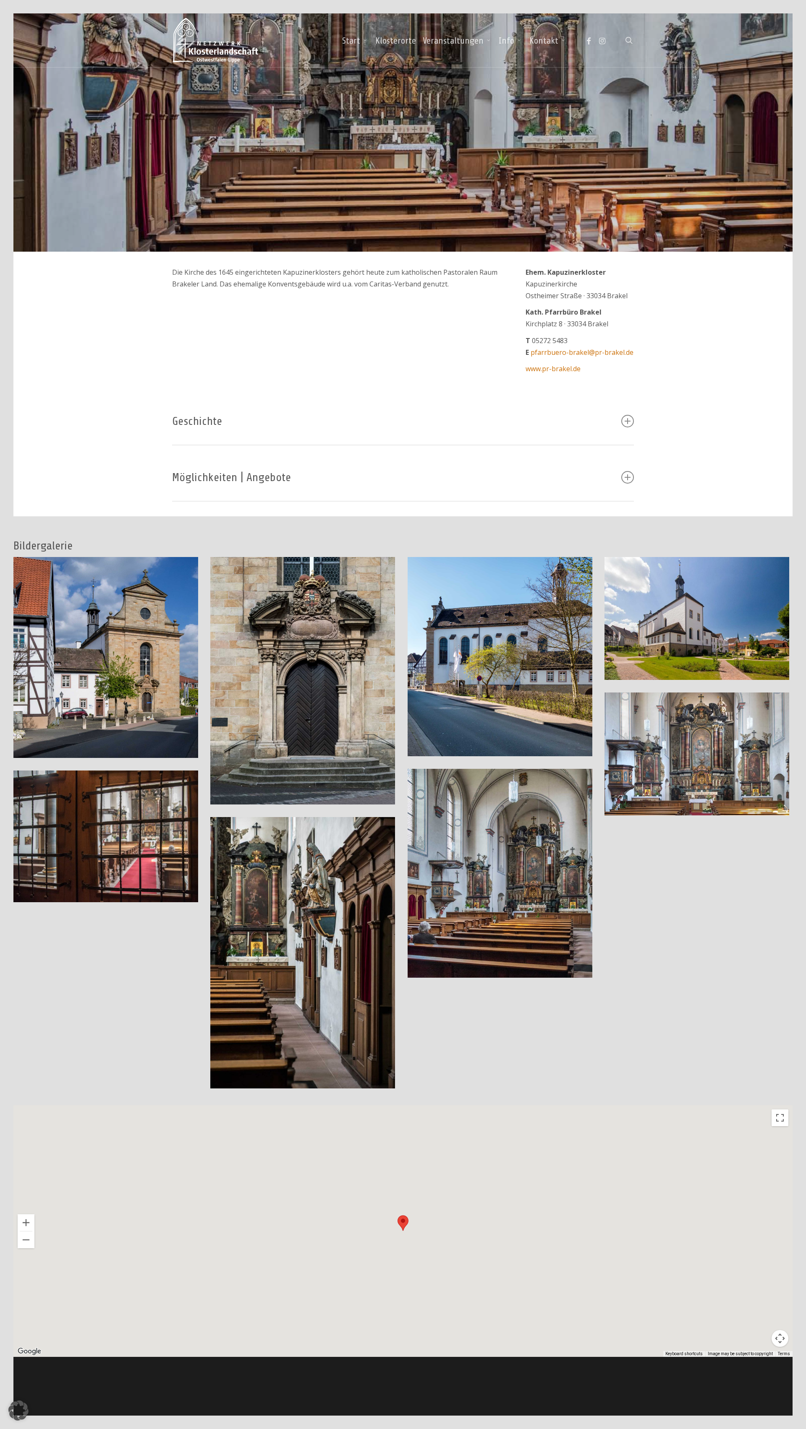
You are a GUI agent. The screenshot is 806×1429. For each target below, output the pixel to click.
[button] (403, 1223)
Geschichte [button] (197, 421)
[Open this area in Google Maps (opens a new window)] (29, 1351)
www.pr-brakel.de (553, 368)
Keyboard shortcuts (684, 1353)
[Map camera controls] (780, 1338)
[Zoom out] (26, 1239)
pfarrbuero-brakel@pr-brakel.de (582, 352)
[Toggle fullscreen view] (780, 1117)
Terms (784, 1353)
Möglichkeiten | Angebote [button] (231, 477)
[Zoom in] (26, 1222)
